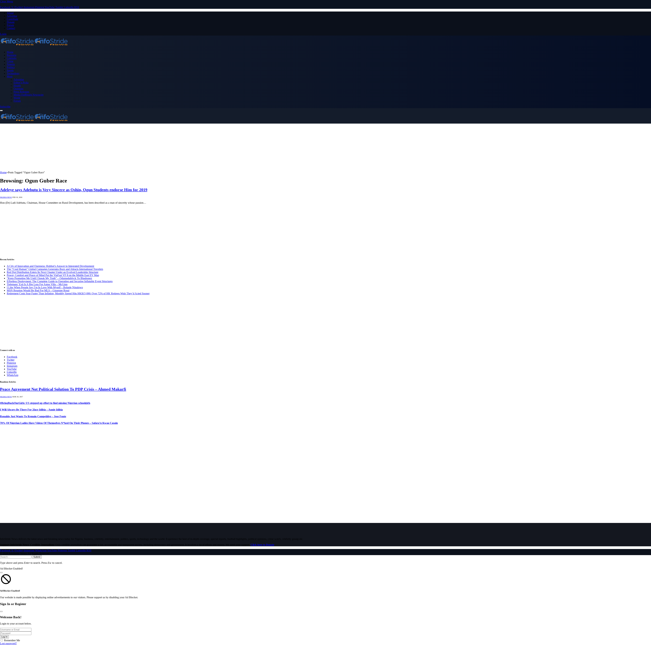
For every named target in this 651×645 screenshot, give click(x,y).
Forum (10, 25)
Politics (11, 67)
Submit (36, 557)
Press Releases (21, 91)
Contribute (12, 19)
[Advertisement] (101, 147)
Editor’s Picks (21, 82)
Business (11, 55)
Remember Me (12, 640)
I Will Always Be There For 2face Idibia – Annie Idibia (31, 409)
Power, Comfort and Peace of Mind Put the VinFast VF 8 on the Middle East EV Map (53, 275)
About (10, 13)
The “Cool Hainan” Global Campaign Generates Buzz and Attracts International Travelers (55, 269)
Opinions (18, 88)
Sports (10, 70)
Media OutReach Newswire (29, 94)
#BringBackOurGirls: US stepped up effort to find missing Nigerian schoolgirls (45, 403)
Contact (11, 28)
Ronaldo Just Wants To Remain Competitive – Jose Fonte (33, 416)
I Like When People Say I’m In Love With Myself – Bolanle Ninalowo (45, 287)
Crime (10, 61)
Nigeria (11, 64)
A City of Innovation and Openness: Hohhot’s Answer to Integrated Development (50, 266)
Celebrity (12, 58)
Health (17, 85)
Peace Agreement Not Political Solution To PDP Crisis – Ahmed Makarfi (63, 389)
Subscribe (5, 106)
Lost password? (8, 643)
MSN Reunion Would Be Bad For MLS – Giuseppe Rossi (38, 290)
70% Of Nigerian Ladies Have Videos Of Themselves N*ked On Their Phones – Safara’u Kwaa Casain (59, 423)
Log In (4, 637)
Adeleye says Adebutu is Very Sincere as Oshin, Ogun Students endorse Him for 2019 (73, 190)
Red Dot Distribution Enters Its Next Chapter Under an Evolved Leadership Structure (52, 272)
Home (10, 52)
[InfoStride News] (34, 46)
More (10, 76)
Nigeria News (6, 197)
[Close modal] (1, 572)
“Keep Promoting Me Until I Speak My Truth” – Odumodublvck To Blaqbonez (49, 278)
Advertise (12, 16)
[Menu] (1, 110)
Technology (13, 73)
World (17, 97)
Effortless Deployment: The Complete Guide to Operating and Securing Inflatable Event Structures (60, 281)
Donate (11, 22)
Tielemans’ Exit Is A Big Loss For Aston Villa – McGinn (37, 284)
